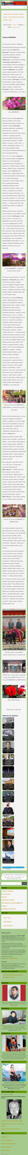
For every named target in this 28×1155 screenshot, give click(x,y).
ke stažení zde (15, 27)
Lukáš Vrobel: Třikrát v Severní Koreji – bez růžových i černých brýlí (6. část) (13, 17)
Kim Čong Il (8, 922)
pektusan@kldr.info (11, 958)
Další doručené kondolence (10, 1129)
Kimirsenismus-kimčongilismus (12, 903)
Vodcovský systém (8, 900)
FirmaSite (6, 1154)
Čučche (4, 897)
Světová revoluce (7, 891)
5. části (14, 25)
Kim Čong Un (8, 926)
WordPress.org (6, 1147)
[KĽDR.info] (14, 3)
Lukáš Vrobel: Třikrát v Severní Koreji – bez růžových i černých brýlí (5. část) (14, 877)
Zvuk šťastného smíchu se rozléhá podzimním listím (14, 874)
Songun (4, 906)
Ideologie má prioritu (9, 909)
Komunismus (6, 894)
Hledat (24, 883)
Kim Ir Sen (7, 918)
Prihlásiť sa (5, 1137)
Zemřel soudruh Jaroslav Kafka (12, 1121)
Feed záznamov (6, 1140)
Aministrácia (5, 1150)
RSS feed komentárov (8, 1143)
